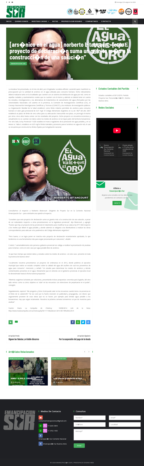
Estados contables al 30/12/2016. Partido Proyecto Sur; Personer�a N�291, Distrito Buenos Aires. (114, 98)
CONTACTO (106, 21)
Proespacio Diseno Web (84, 463)
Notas (55, 21)
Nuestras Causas (39, 21)
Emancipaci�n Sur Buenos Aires (55, 444)
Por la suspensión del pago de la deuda (74, 338)
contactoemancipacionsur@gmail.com (52, 421)
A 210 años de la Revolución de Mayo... (68, 378)
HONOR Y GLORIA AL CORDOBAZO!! (23, 378)
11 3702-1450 (53, 431)
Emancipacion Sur (18, 64)
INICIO (8, 21)
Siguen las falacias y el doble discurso (24, 338)
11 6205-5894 (53, 426)
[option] (28, 371)
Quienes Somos (21, 21)
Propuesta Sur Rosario (71, 21)
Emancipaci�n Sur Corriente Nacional (52, 439)
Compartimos (92, 21)
